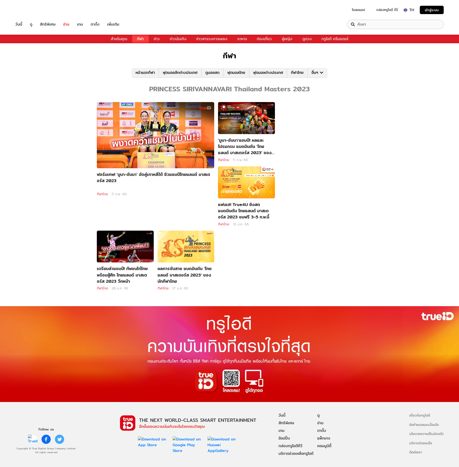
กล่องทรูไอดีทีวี (290, 446)
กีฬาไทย (297, 73)
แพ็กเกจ (323, 438)
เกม (80, 24)
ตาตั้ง (95, 24)
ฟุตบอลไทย (236, 73)
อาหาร (242, 39)
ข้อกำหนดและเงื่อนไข (424, 424)
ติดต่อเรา (415, 452)
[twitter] (59, 439)
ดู (31, 24)
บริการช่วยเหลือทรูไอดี (296, 453)
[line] (33, 439)
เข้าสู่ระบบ (432, 10)
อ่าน (66, 24)
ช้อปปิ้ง (284, 438)
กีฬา (140, 39)
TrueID (29, 10)
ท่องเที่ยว (264, 39)
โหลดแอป (358, 9)
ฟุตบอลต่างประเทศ (268, 73)
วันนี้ (18, 24)
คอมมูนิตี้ (324, 446)
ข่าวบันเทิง (178, 39)
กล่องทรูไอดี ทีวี (387, 9)
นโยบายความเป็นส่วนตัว (426, 433)
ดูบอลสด (212, 73)
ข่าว (157, 39)
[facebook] (46, 439)
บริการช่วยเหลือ (420, 443)
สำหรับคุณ (119, 39)
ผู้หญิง (287, 39)
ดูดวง (307, 39)
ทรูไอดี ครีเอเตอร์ (335, 39)
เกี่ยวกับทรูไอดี (419, 415)
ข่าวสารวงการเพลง (211, 39)
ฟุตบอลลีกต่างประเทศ (180, 73)
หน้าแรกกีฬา (145, 73)
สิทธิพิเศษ (47, 24)
